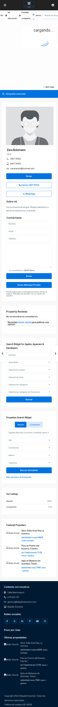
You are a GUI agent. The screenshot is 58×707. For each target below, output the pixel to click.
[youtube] (37, 621)
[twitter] (15, 621)
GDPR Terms (29, 270)
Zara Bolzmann (16, 150)
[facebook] (7, 621)
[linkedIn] (22, 621)
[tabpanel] (29, 454)
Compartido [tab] (35, 425)
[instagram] (45, 621)
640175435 (15, 159)
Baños (11, 455)
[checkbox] (7, 270)
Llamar (30, 185)
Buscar (29, 399)
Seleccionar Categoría (18, 385)
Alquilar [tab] (20, 425)
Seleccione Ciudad (17, 370)
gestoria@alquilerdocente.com (21, 602)
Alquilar (9, 501)
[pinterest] (30, 621)
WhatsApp (30, 194)
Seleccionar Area (16, 377)
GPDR (29, 704)
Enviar (29, 176)
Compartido (11, 507)
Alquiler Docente (15, 607)
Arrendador (13, 362)
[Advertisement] (14, 23)
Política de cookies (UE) (15, 704)
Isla (10, 440)
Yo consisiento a (22, 270)
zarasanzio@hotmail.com (22, 168)
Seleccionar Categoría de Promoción (24, 392)
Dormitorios (14, 448)
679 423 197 (13, 597)
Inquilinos (13, 463)
